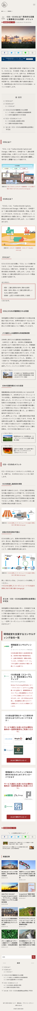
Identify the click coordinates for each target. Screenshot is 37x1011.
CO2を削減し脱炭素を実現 (16, 121)
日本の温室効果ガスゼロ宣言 (17, 115)
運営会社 (19, 1003)
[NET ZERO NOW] (4, 4)
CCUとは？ (12, 106)
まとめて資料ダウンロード (18, 760)
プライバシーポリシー (28, 1003)
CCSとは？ (9, 101)
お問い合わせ (18, 1005)
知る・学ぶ (11, 22)
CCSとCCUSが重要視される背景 (17, 110)
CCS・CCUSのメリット (14, 118)
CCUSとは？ (10, 104)
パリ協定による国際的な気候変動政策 (20, 112)
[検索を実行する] (33, 957)
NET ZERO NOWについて (9, 1003)
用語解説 (6, 22)
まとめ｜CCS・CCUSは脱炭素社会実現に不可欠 (18, 991)
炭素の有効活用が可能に (16, 123)
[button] (34, 4)
